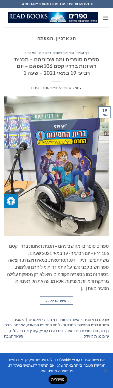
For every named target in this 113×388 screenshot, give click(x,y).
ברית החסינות (87, 325)
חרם (94, 331)
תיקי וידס (90, 336)
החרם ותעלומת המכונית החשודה (51, 325)
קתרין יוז (32, 331)
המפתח (19, 325)
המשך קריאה (56, 300)
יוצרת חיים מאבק (77, 331)
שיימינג (103, 336)
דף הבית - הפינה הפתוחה (71, 53)
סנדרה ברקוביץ (51, 331)
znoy (77, 88)
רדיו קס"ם (17, 331)
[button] (105, 17)
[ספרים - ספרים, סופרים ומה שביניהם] (53, 18)
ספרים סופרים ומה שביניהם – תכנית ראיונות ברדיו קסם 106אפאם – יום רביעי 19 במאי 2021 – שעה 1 (56, 66)
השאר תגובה (13, 336)
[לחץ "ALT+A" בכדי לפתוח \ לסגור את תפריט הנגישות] (11, 201)
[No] (105, 372)
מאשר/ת (58, 379)
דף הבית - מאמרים (37, 53)
